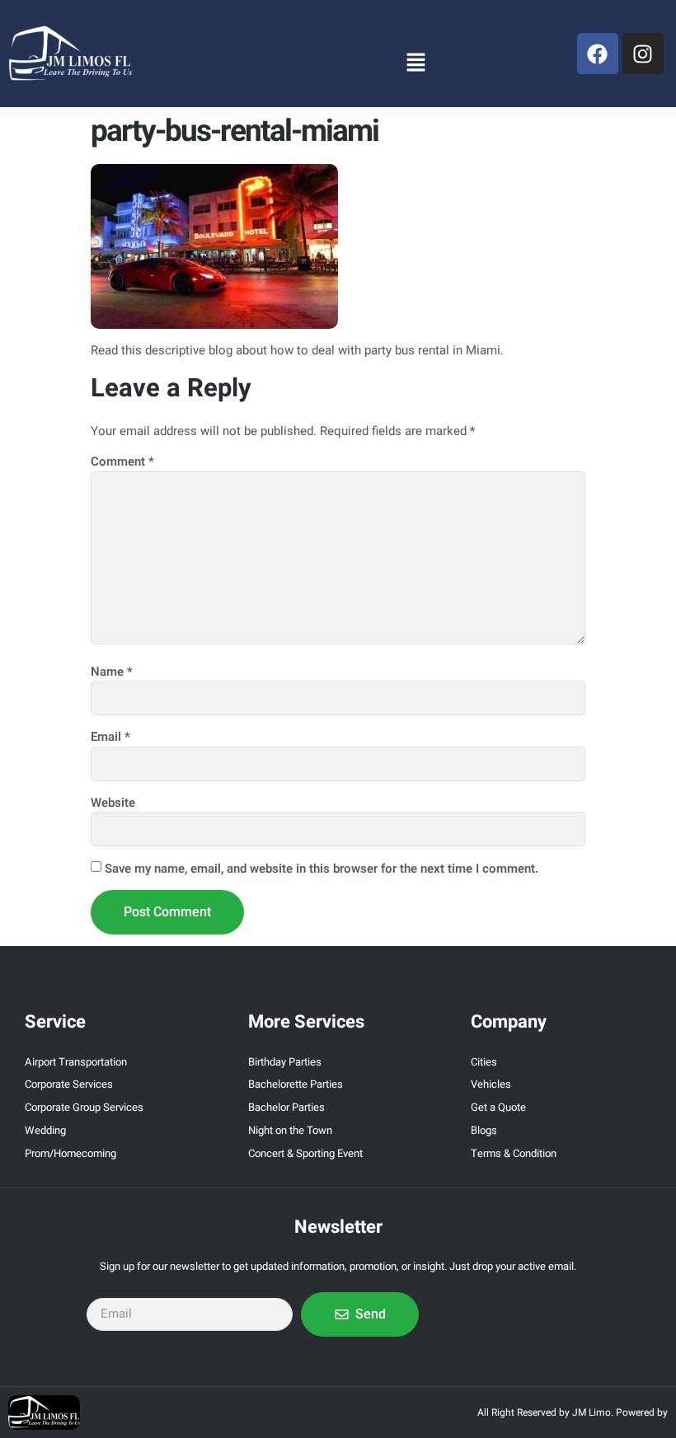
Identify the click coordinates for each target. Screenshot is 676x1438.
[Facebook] (597, 53)
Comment (122, 461)
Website (113, 803)
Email (110, 737)
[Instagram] (643, 53)
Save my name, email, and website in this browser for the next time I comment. (321, 869)
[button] (415, 61)
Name (112, 672)
